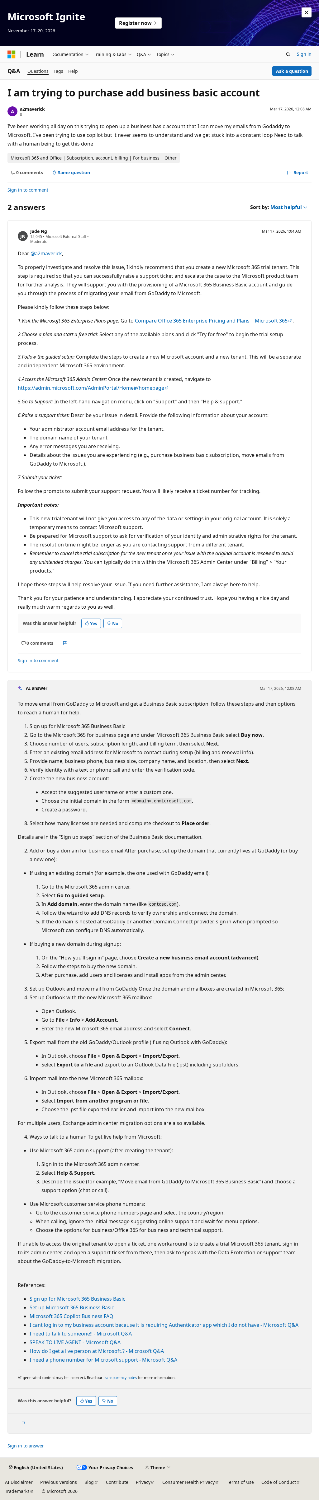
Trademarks (17, 1491)
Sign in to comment (27, 190)
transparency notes (120, 1377)
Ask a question (292, 71)
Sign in (304, 54)
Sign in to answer (25, 1446)
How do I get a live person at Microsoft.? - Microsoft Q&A (97, 1351)
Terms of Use (240, 1482)
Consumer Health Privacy (188, 1482)
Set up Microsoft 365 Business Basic (72, 1307)
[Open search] (288, 54)
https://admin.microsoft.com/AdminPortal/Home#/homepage (91, 387)
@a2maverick (46, 253)
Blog (89, 1482)
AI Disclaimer (19, 1482)
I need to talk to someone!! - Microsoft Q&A (81, 1333)
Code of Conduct (278, 1482)
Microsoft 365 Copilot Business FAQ (71, 1316)
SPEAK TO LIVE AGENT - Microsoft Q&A (75, 1342)
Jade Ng (38, 231)
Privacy (143, 1482)
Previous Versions (58, 1482)
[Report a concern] (65, 643)
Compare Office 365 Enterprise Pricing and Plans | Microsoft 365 (211, 320)
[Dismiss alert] (307, 12)
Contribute (117, 1482)
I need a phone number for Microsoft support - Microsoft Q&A (103, 1359)
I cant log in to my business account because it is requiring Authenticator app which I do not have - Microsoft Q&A (164, 1324)
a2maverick (32, 109)
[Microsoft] (11, 54)
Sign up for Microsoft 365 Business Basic (77, 1298)
